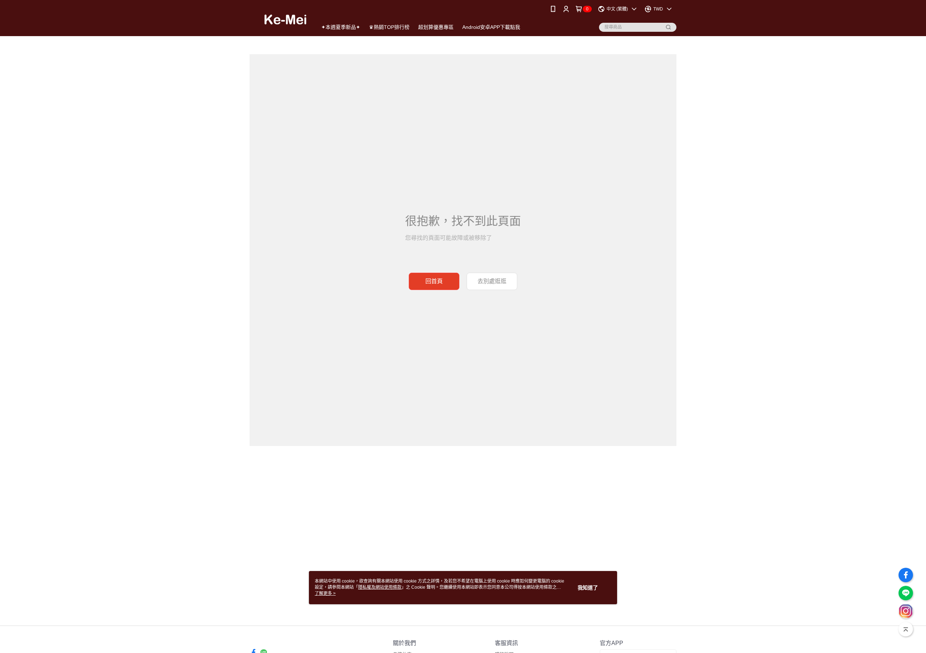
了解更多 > (325, 593)
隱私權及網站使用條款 (380, 587)
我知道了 (588, 588)
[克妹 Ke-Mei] (279, 19)
